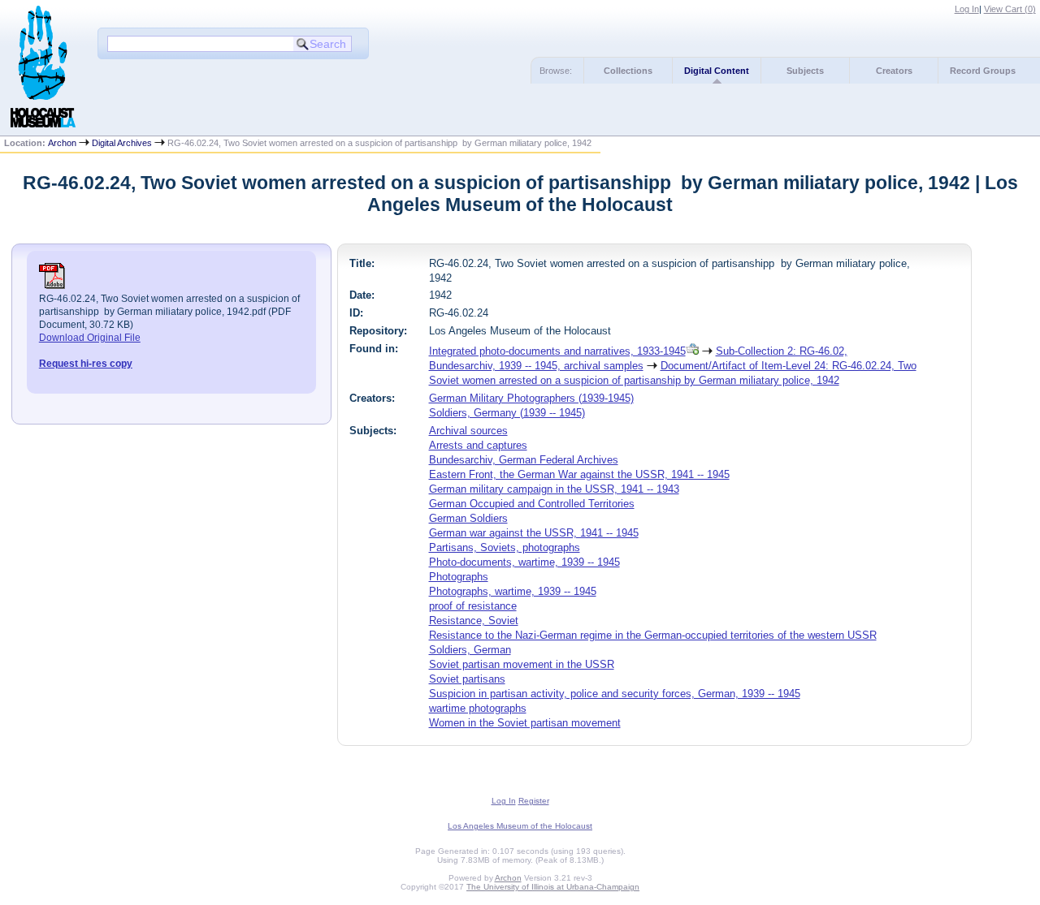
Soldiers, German (470, 650)
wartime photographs (477, 708)
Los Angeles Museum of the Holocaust (520, 825)
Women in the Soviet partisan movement (525, 723)
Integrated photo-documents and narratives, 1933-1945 (557, 351)
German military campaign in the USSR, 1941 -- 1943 (554, 489)
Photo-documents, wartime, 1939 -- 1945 (524, 562)
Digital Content (716, 70)
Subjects (805, 70)
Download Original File (90, 338)
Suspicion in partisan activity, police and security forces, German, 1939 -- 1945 (614, 693)
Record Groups (983, 70)
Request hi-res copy (85, 363)
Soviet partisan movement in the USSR (521, 664)
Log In (967, 9)
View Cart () (1010, 9)
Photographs (458, 577)
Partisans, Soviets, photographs (504, 547)
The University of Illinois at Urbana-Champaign (552, 886)
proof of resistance (473, 606)
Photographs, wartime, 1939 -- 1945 (512, 591)
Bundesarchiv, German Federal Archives (523, 460)
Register (533, 800)
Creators (894, 70)
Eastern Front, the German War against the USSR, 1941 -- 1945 (579, 474)
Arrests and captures (478, 445)
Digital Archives (122, 143)
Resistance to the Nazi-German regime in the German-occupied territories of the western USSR (653, 635)
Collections (628, 70)
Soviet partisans (467, 679)
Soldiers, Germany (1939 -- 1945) (507, 413)
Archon (62, 143)
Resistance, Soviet (473, 620)
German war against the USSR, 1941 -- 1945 (534, 533)
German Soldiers (468, 518)
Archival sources (468, 430)
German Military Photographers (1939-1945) (531, 398)
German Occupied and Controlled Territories (532, 504)
